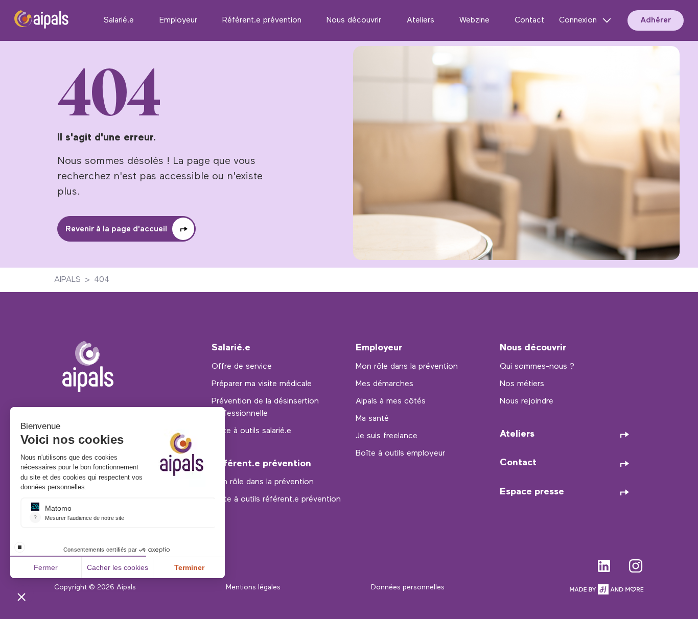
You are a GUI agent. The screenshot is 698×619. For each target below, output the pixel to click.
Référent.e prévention (261, 20)
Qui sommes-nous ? (537, 367)
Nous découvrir (354, 20)
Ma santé (372, 419)
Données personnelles (408, 587)
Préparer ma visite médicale (262, 384)
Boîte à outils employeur (400, 453)
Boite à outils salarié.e (251, 431)
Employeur (178, 20)
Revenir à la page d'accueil (116, 229)
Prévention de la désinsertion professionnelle (265, 407)
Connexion (578, 20)
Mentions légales (253, 587)
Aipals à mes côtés (391, 401)
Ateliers (420, 20)
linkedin (604, 564)
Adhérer (655, 20)
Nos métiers (522, 384)
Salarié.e (119, 20)
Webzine (474, 20)
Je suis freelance (386, 436)
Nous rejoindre (526, 401)
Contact (529, 20)
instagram (635, 564)
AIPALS (67, 280)
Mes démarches (384, 384)
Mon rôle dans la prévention (263, 482)
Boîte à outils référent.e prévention (276, 499)
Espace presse (532, 492)
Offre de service (242, 367)
